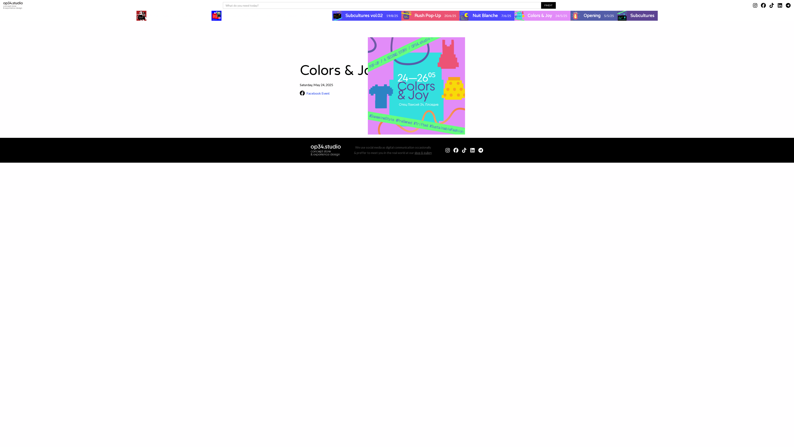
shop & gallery (423, 153)
